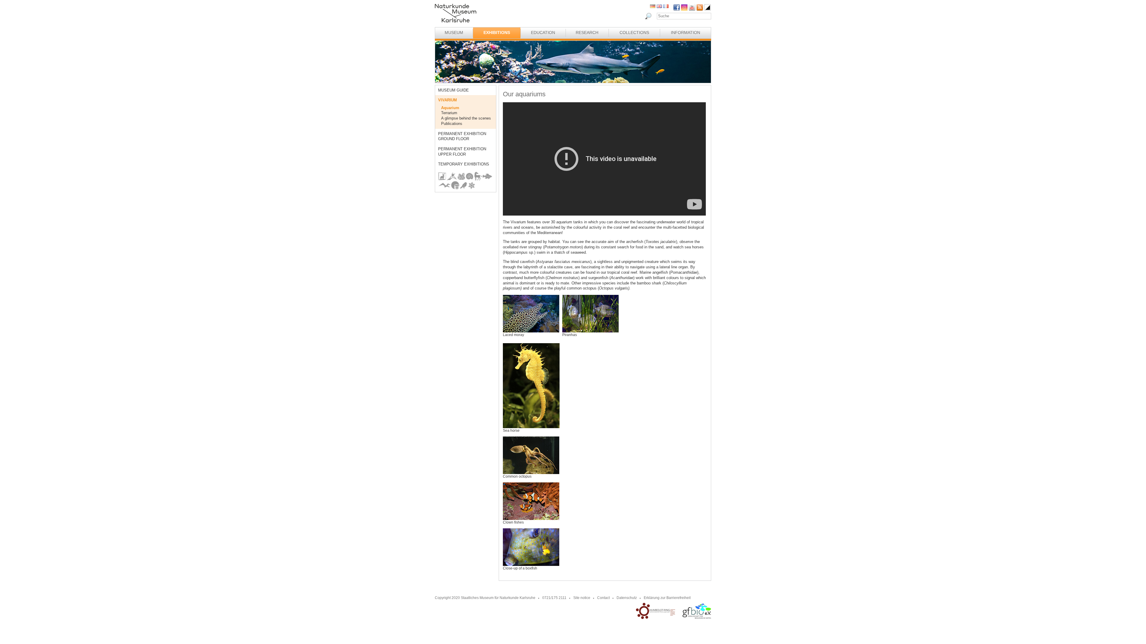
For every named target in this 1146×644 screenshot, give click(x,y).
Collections (634, 32)
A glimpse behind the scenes (466, 118)
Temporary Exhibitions (463, 164)
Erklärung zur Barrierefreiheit (667, 598)
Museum (454, 32)
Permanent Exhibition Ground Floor (462, 136)
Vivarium (447, 100)
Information (685, 32)
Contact (603, 598)
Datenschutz (627, 598)
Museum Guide (453, 90)
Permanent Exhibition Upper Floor (462, 152)
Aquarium (450, 108)
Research (587, 32)
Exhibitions (496, 32)
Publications (451, 123)
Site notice (581, 598)
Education (543, 32)
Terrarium (449, 113)
